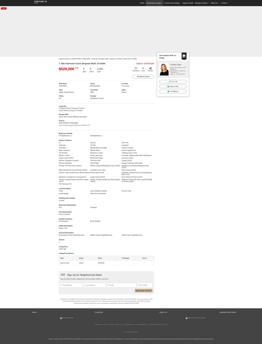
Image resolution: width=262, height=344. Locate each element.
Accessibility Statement (135, 324)
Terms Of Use (100, 324)
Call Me (174, 81)
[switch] (136, 70)
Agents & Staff (188, 3)
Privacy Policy (115, 324)
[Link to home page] (41, 3)
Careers (225, 4)
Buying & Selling (202, 4)
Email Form (174, 86)
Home (142, 3)
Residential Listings (155, 4)
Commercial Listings (172, 4)
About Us (215, 4)
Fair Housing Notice (158, 324)
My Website (174, 91)
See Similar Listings (143, 76)
